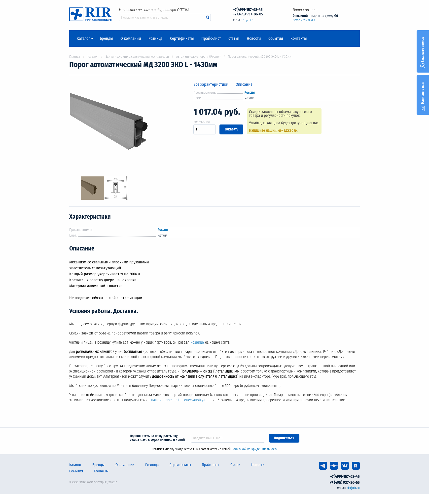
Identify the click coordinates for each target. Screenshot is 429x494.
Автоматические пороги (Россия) (198, 56)
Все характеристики (210, 84)
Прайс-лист (211, 39)
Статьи (233, 39)
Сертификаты (182, 39)
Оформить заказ (304, 20)
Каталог (83, 39)
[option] (127, 126)
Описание (244, 84)
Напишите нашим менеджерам (273, 130)
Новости (254, 39)
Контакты (298, 39)
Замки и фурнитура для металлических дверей (137, 56)
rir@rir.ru (248, 20)
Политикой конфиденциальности (254, 449)
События (275, 39)
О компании (130, 39)
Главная (74, 56)
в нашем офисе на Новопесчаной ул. (177, 400)
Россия (250, 92)
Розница (155, 39)
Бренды (106, 39)
